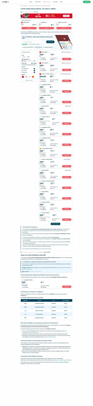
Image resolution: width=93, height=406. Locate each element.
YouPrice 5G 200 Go (43, 116)
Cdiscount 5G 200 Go (43, 201)
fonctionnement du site (46, 248)
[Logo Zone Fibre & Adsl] (5, 2)
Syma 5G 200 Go (42, 191)
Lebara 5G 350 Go (42, 169)
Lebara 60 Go (41, 21)
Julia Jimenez (26, 271)
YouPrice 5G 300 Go (43, 212)
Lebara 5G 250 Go (42, 105)
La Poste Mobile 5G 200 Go (44, 148)
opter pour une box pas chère (49, 337)
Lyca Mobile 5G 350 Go (43, 126)
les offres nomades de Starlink (60, 362)
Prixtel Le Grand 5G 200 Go (44, 158)
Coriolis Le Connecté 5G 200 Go (45, 180)
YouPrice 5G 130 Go (60, 21)
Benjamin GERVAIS (47, 252)
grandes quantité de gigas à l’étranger (63, 360)
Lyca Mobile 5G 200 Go (43, 84)
